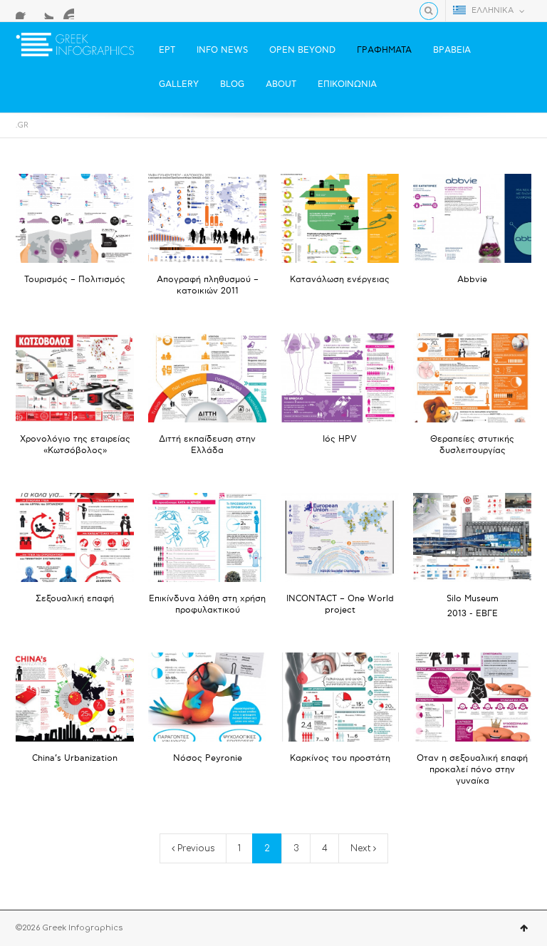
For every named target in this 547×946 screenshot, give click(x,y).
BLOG (232, 84)
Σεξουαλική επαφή (75, 598)
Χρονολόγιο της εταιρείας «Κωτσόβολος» (75, 445)
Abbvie (472, 279)
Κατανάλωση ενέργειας (340, 279)
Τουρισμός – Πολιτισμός (74, 279)
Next (361, 848)
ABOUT (281, 84)
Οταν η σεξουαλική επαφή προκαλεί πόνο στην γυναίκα (472, 769)
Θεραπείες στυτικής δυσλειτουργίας (472, 445)
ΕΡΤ (167, 50)
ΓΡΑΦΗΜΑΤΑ (384, 50)
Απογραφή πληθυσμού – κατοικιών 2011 (208, 285)
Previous (194, 848)
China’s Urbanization (75, 758)
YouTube (65, 10)
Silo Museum (473, 598)
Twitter (44, 10)
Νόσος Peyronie (207, 758)
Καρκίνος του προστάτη (340, 758)
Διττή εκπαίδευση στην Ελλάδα (207, 445)
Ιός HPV (340, 439)
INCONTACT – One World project (340, 604)
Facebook (24, 10)
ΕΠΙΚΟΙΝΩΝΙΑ (347, 84)
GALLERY (179, 84)
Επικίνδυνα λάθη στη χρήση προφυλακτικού (207, 604)
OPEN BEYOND (302, 50)
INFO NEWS (222, 50)
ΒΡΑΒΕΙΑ (452, 50)
